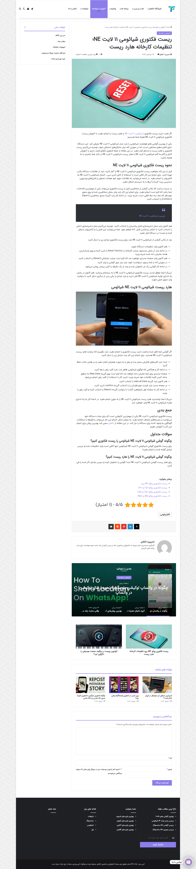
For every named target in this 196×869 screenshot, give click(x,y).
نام (170, 758)
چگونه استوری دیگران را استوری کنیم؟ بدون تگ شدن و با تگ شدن (91, 697)
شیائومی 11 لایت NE (134, 133)
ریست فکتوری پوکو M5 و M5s (152, 496)
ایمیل (169, 769)
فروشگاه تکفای (155, 8)
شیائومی (164, 514)
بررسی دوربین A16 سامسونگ (163, 829)
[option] (124, 589)
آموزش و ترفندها (99, 8)
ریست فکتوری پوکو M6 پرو (154, 483)
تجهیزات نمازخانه (59, 47)
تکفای (111, 423)
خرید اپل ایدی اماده (58, 59)
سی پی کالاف (60, 35)
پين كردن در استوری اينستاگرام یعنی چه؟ (125, 697)
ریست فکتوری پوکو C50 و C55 (152, 492)
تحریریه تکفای (165, 54)
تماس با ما (72, 8)
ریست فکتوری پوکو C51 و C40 (152, 487)
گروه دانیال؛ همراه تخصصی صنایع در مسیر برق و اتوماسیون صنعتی (124, 590)
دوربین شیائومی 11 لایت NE (152, 216)
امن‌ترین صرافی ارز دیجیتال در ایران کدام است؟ (158, 697)
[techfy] (172, 9)
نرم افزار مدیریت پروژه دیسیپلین (53, 53)
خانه (168, 27)
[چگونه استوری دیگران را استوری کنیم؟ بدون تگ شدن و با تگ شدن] (90, 684)
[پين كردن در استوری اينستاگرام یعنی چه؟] (124, 684)
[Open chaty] (188, 862)
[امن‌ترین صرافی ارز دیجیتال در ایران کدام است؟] (157, 684)
